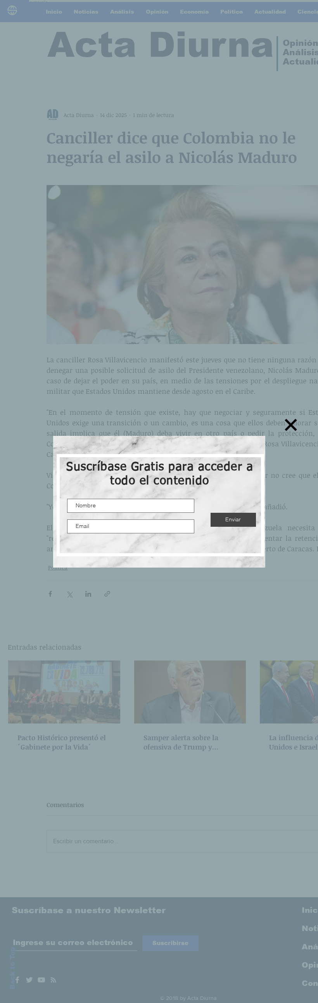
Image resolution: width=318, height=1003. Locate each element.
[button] (291, 425)
